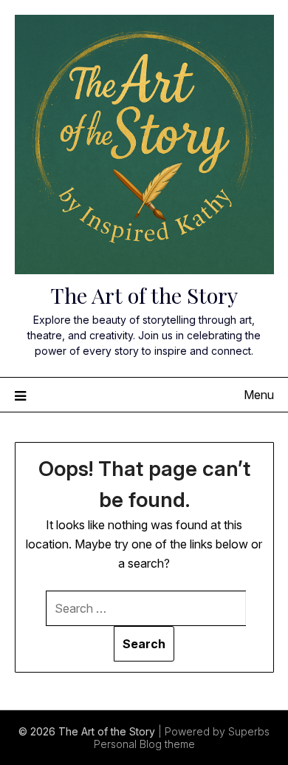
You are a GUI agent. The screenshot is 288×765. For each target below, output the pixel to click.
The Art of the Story (144, 295)
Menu (259, 394)
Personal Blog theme (144, 744)
